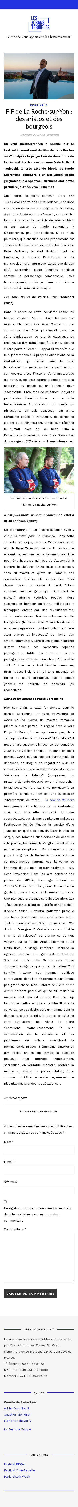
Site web (10, 1182)
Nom (9, 1142)
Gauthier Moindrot (17, 1414)
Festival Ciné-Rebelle (19, 1470)
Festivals (39, 105)
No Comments (50, 134)
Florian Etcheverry (17, 1421)
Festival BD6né (15, 1464)
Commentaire (15, 1229)
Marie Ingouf (18, 1097)
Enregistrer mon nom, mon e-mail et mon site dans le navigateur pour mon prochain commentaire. (38, 1214)
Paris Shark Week (17, 1476)
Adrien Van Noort (16, 1408)
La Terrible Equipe (17, 1429)
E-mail (10, 1162)
